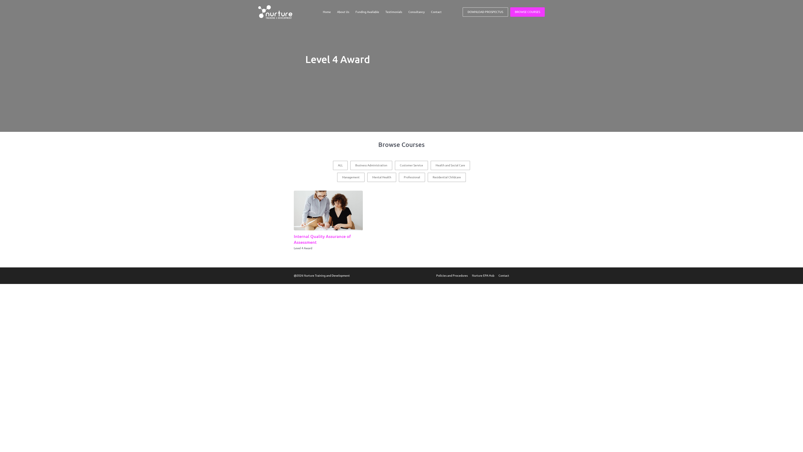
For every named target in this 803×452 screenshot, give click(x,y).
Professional (412, 177)
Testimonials (393, 12)
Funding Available (367, 12)
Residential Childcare (447, 177)
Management (351, 177)
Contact (436, 12)
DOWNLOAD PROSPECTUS (485, 12)
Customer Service (411, 165)
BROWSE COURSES (527, 12)
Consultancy (416, 12)
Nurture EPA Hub (483, 275)
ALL (340, 165)
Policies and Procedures (452, 275)
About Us (343, 12)
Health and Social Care (450, 165)
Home (327, 12)
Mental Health (381, 177)
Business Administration (371, 165)
